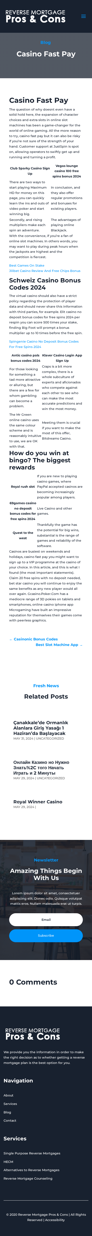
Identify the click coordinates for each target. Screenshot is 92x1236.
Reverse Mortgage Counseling (28, 1178)
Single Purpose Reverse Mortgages (32, 1153)
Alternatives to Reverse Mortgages (31, 1170)
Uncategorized (50, 738)
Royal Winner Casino (37, 801)
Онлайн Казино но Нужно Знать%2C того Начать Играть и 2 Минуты (41, 768)
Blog (7, 1112)
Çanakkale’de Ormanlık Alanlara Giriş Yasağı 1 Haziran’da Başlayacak (40, 728)
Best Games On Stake (26, 265)
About (8, 1095)
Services (10, 1104)
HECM (8, 1162)
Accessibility (55, 1220)
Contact (10, 1121)
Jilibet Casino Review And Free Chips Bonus (44, 271)
